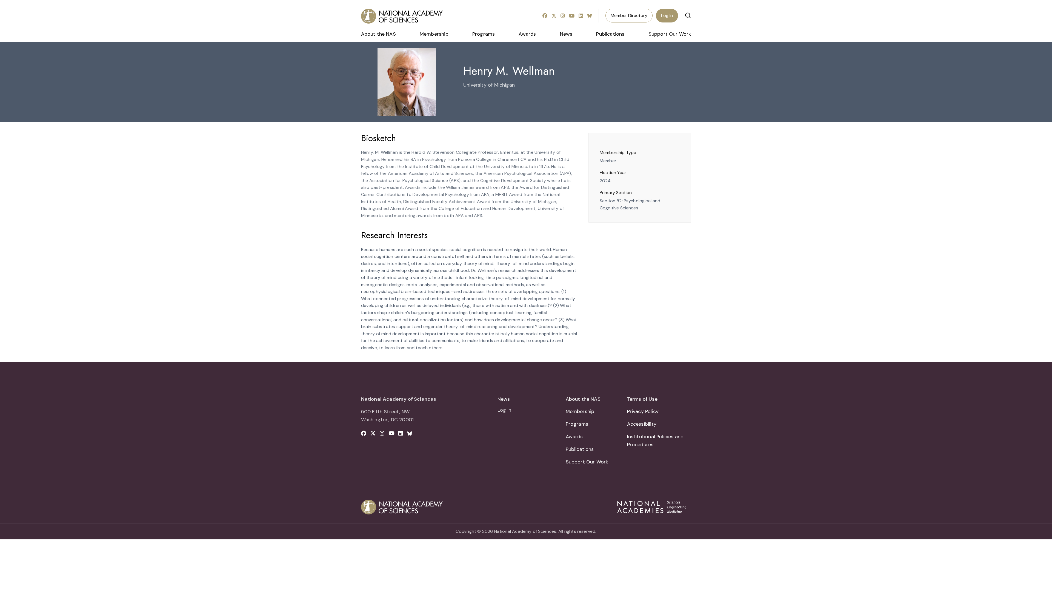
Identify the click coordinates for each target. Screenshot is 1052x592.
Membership (434, 34)
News (566, 34)
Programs (483, 34)
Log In (667, 15)
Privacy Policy (643, 411)
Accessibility (641, 424)
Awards (527, 34)
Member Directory (629, 15)
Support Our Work (669, 34)
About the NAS (378, 34)
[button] (688, 15)
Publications (610, 34)
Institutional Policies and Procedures (655, 440)
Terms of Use (642, 399)
